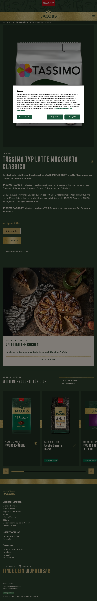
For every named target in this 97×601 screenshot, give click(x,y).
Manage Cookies (25, 117)
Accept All (72, 117)
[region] (48, 104)
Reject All (54, 117)
